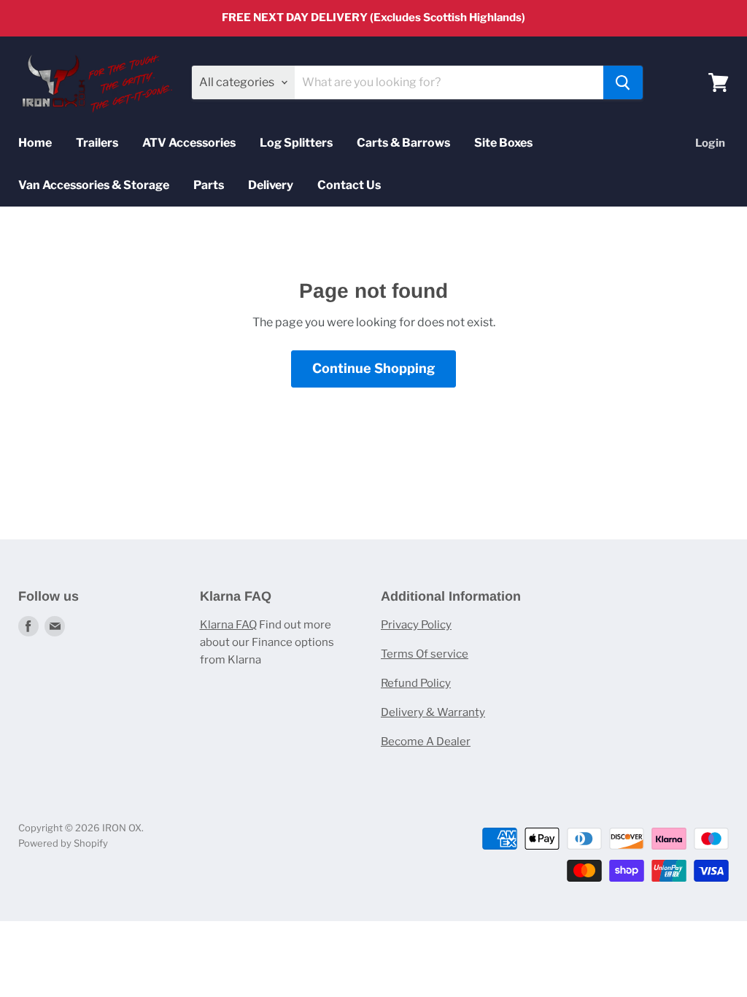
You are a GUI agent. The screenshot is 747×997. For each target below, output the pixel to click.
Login (710, 143)
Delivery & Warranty (433, 712)
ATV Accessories (189, 143)
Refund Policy (416, 683)
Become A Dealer (426, 741)
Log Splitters (296, 143)
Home (35, 143)
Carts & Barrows (403, 143)
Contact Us (349, 185)
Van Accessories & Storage (93, 185)
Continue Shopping (373, 368)
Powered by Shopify (63, 843)
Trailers (97, 143)
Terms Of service (424, 654)
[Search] (623, 82)
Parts (208, 185)
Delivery (270, 185)
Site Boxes (503, 143)
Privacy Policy (416, 624)
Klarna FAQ (228, 624)
